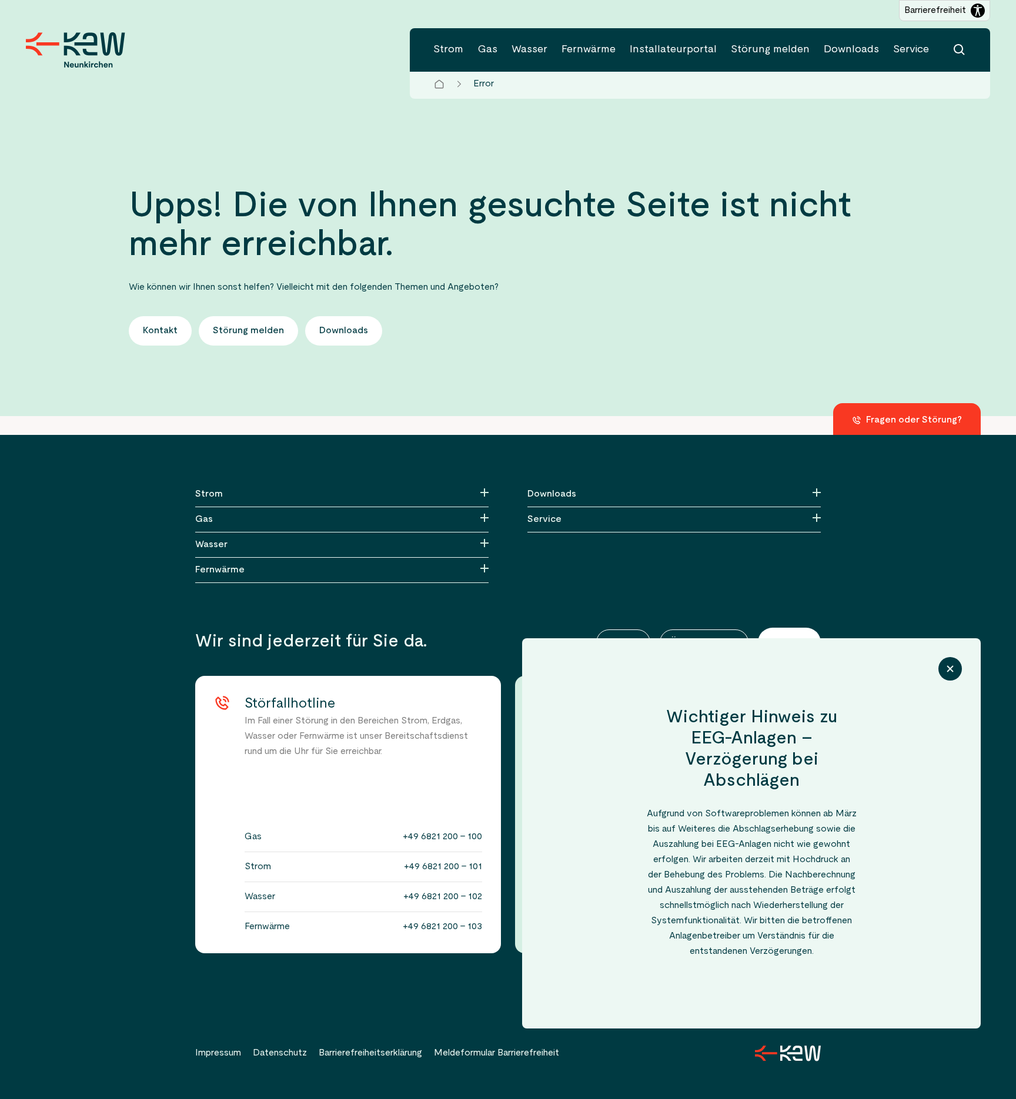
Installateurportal (673, 50)
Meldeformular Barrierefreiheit (496, 1053)
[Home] (439, 84)
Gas (487, 50)
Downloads (851, 50)
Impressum (218, 1053)
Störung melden (770, 50)
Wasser (529, 50)
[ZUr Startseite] (788, 1053)
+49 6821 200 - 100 (442, 837)
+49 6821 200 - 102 (442, 897)
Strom (448, 50)
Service (911, 50)
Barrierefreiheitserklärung (370, 1053)
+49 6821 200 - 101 (443, 867)
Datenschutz (280, 1053)
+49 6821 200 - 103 (442, 927)
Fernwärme (589, 50)
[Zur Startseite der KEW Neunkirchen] (75, 50)
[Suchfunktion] (959, 50)
